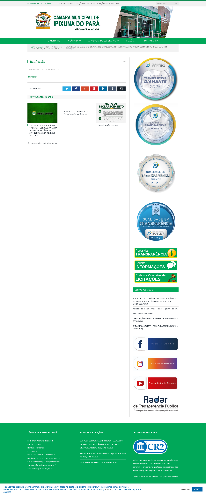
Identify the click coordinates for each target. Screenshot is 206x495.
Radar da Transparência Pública (164, 476)
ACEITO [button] (197, 489)
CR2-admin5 (35, 69)
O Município (54, 40)
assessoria (152, 463)
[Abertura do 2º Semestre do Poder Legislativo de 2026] (77, 106)
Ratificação (32, 76)
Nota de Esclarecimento (108, 125)
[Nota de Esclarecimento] (111, 113)
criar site (150, 460)
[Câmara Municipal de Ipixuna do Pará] (103, 21)
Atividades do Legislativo (102, 40)
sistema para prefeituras (167, 460)
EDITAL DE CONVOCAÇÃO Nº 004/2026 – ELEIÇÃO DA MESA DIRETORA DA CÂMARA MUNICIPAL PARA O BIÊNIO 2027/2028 (43, 130)
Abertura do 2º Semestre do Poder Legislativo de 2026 (83, 3)
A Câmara (73, 40)
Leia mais (108, 489)
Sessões (130, 40)
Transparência (150, 40)
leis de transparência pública (145, 470)
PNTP (144, 476)
